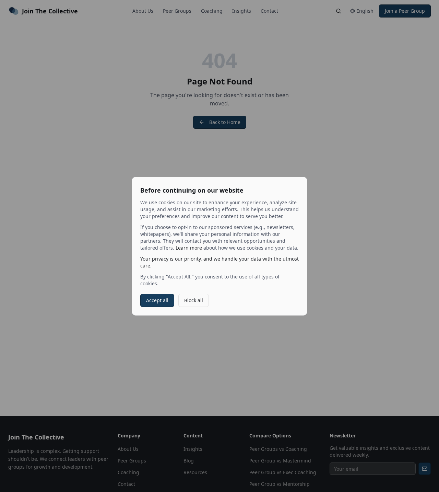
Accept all (157, 300)
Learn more (189, 247)
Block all (193, 300)
